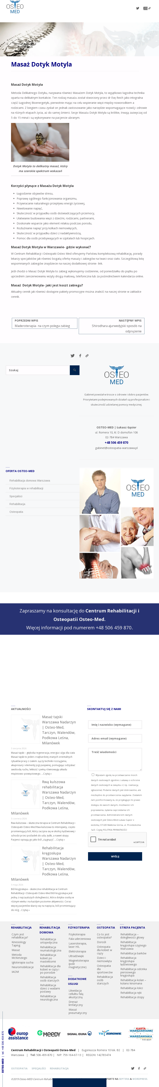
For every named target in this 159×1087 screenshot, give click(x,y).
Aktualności (21, 709)
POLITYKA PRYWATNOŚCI (115, 829)
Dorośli (101, 942)
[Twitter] (137, 8)
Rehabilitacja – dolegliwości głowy (132, 935)
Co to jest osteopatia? (104, 935)
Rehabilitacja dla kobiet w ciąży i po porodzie (50, 969)
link (100, 263)
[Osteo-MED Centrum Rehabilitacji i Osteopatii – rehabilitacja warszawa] (14, 6)
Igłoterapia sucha (22, 962)
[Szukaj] (75, 370)
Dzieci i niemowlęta (104, 959)
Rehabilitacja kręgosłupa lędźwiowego (128, 961)
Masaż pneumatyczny (78, 1011)
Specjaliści (39, 1068)
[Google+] (149, 8)
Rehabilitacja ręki (131, 992)
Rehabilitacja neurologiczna (49, 997)
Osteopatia (19, 1068)
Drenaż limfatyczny (76, 1003)
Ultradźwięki (76, 956)
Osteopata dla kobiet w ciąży (104, 950)
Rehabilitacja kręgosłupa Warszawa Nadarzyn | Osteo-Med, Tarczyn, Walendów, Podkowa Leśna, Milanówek (43, 864)
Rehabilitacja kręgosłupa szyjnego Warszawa (133, 945)
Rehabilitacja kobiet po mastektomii (48, 958)
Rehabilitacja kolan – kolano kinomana (133, 981)
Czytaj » (47, 773)
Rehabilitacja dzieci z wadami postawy (50, 988)
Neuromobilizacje (23, 967)
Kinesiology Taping (19, 943)
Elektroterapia (77, 951)
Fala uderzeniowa (80, 939)
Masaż (16, 950)
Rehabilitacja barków (133, 953)
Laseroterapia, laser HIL (78, 945)
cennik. (15, 296)
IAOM (15, 972)
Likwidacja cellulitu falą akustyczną (76, 994)
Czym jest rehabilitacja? (20, 935)
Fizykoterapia (77, 934)
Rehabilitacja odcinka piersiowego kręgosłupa (133, 972)
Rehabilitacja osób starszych (49, 978)
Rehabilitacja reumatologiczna (50, 948)
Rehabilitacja (59, 1068)
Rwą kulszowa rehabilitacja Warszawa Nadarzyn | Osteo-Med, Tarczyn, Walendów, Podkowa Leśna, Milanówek (43, 797)
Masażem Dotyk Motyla (88, 93)
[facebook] (143, 8)
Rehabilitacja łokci (131, 988)
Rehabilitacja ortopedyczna (48, 940)
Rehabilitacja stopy (132, 997)
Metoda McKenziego (19, 956)
